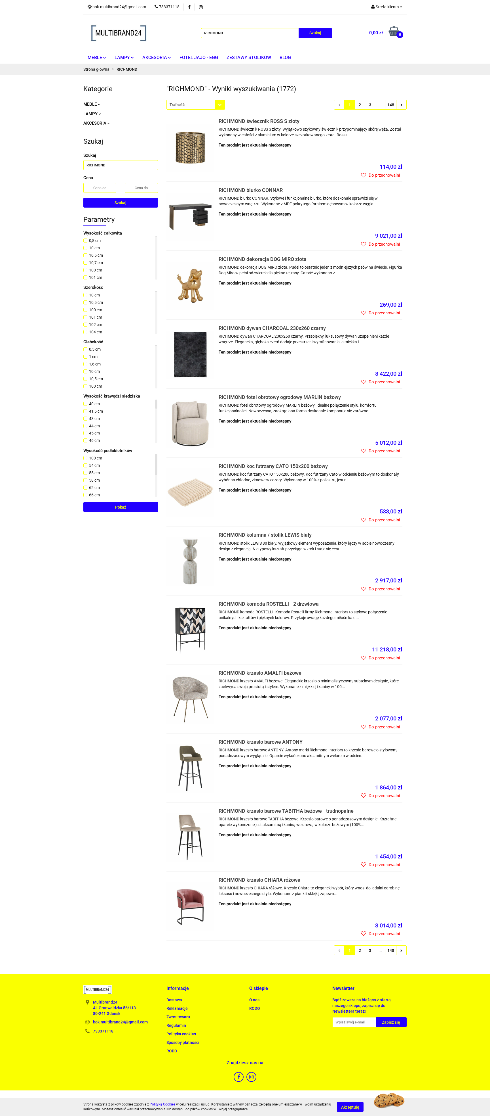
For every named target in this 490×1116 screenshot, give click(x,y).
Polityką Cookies (162, 1104)
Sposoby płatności (182, 1042)
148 (390, 105)
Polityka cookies (181, 1034)
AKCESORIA (155, 57)
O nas (254, 1000)
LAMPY (123, 57)
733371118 (103, 1031)
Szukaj (120, 202)
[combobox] (195, 105)
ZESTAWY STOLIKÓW (249, 57)
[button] (177, 988)
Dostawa (174, 1000)
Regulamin (176, 1025)
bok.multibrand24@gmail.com (120, 1022)
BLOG (285, 57)
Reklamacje (177, 1008)
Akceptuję (350, 1107)
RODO (171, 1051)
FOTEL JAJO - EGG (198, 57)
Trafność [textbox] (177, 105)
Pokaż (120, 507)
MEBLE (95, 57)
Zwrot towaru (178, 1017)
